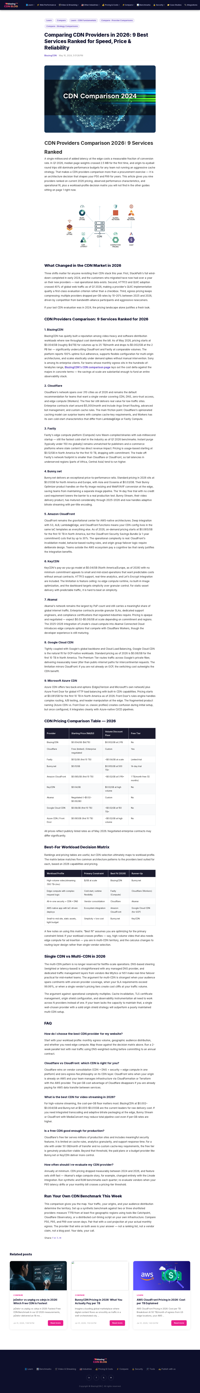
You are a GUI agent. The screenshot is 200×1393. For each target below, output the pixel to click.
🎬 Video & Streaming (65, 1369)
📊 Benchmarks (144, 5)
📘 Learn (28, 1369)
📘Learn (30, 5)
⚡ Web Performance (46, 5)
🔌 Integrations (190, 5)
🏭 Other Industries (90, 5)
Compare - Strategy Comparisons (62, 26)
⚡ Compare (122, 1369)
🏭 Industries (86, 1369)
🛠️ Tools (150, 1369)
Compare (61, 20)
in (55, 1237)
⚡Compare (128, 5)
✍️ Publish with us (167, 1369)
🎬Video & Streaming (69, 5)
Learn (49, 20)
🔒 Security (159, 5)
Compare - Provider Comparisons (117, 20)
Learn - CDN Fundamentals (83, 20)
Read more (56, 1323)
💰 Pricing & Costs (111, 5)
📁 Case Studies (174, 5)
